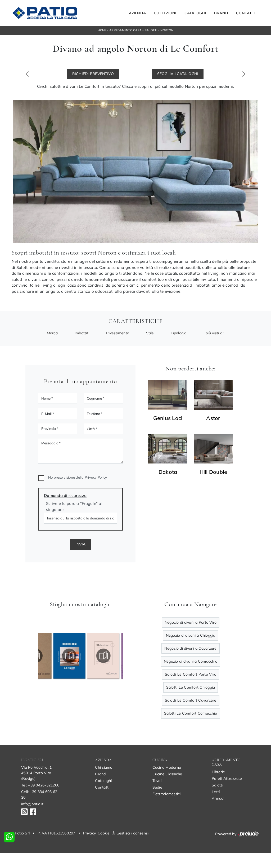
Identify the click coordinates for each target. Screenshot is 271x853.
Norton (166, 30)
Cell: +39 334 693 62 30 (39, 794)
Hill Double (213, 472)
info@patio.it (32, 804)
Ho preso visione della (77, 477)
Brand (221, 13)
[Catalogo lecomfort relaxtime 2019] (89, 655)
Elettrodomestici (166, 793)
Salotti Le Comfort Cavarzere (190, 700)
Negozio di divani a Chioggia (190, 635)
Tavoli (157, 780)
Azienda (137, 13)
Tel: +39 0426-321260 (40, 785)
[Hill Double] (213, 448)
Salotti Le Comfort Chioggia (190, 687)
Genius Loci (168, 418)
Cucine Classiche (167, 774)
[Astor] (213, 395)
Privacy (89, 833)
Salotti (151, 30)
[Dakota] (167, 448)
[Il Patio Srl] (45, 13)
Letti (216, 791)
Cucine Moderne (166, 767)
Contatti (245, 13)
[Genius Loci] (167, 395)
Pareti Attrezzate (227, 778)
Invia (80, 544)
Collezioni (165, 13)
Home (102, 30)
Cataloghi (195, 13)
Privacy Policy (96, 477)
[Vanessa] (241, 74)
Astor (213, 418)
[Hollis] (30, 74)
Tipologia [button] (178, 333)
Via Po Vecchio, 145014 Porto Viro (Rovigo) (36, 773)
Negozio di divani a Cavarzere (190, 648)
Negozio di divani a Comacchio (190, 661)
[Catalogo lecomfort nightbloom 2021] (55, 655)
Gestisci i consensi (132, 833)
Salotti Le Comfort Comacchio (190, 713)
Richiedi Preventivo (93, 73)
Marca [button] (52, 333)
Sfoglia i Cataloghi (177, 73)
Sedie (157, 787)
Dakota (168, 472)
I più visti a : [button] (214, 333)
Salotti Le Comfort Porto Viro (190, 674)
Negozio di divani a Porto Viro (191, 622)
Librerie (218, 771)
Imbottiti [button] (82, 333)
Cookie (104, 833)
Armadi (218, 798)
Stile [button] (150, 333)
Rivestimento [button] (117, 333)
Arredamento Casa (125, 30)
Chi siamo (103, 767)
